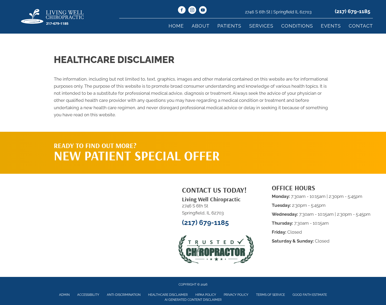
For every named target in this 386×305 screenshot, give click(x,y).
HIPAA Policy (205, 295)
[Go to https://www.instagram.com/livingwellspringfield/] (192, 10)
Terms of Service (270, 295)
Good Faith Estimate (310, 295)
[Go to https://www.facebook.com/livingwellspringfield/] (182, 10)
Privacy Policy (236, 295)
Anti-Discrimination (123, 295)
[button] (282, 142)
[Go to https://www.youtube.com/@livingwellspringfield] (203, 10)
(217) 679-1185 (352, 11)
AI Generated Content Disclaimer (193, 300)
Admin (64, 295)
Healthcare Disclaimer (168, 295)
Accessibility (88, 295)
